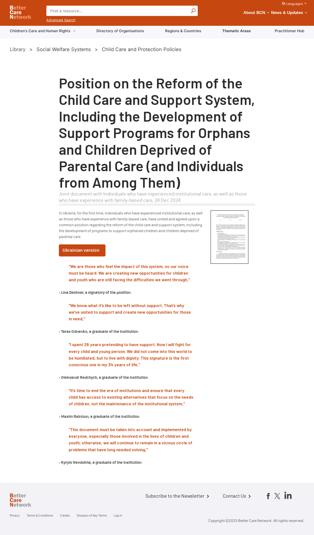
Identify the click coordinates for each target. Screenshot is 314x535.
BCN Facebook (268, 496)
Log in (118, 515)
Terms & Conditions (40, 515)
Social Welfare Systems (64, 49)
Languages (294, 4)
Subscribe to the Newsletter (174, 496)
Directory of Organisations (120, 30)
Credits (65, 515)
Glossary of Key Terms (92, 515)
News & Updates (287, 12)
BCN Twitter (277, 496)
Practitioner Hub (289, 30)
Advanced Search (61, 20)
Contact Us (234, 496)
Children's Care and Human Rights (40, 30)
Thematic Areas (236, 30)
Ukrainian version (81, 250)
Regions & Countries (183, 30)
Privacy (15, 515)
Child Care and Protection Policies (141, 49)
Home (24, 500)
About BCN (254, 12)
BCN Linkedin (288, 495)
